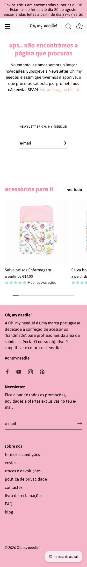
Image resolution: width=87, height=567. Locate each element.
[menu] (7, 26)
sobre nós (13, 446)
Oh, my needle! (28, 548)
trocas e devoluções (23, 470)
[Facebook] (7, 371)
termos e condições (22, 454)
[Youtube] (18, 371)
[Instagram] (30, 371)
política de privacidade (26, 479)
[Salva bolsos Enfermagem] (37, 232)
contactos (13, 487)
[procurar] (68, 27)
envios (10, 462)
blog (9, 512)
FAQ (8, 503)
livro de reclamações (23, 495)
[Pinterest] (42, 371)
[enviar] (79, 423)
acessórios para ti (29, 189)
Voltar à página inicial (59, 89)
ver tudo (74, 189)
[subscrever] (63, 143)
